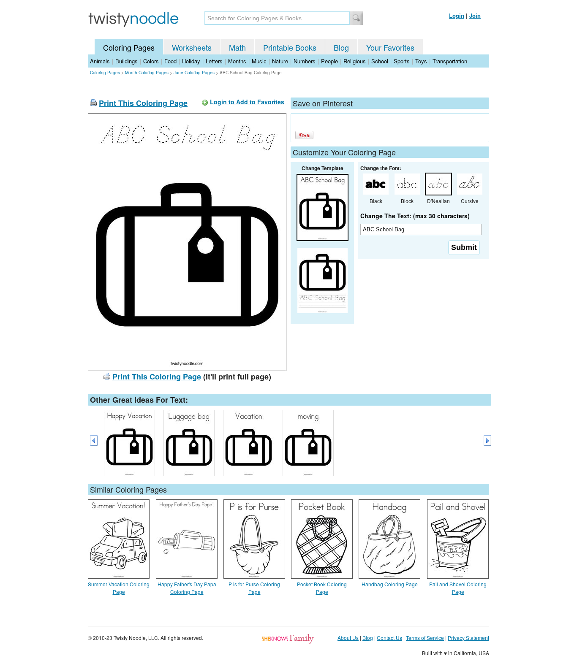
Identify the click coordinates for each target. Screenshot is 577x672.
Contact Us (389, 637)
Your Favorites (390, 47)
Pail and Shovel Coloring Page (458, 587)
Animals (100, 61)
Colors (151, 61)
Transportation (450, 61)
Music (259, 61)
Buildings (126, 61)
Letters (214, 61)
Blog (341, 47)
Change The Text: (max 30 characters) (415, 215)
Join (475, 15)
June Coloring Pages (194, 73)
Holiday (191, 61)
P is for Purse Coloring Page (254, 587)
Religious (354, 61)
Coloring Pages (129, 47)
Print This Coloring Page (143, 103)
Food (170, 61)
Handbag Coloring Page (390, 584)
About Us (348, 637)
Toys (421, 61)
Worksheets (192, 47)
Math (237, 47)
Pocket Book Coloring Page (322, 587)
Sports (402, 61)
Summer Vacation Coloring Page (119, 587)
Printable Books (289, 47)
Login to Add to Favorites (247, 102)
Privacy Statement (468, 637)
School (379, 61)
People (329, 61)
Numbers (305, 61)
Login (456, 15)
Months (237, 61)
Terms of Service (425, 637)
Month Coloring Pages (147, 73)
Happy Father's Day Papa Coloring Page (187, 587)
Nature (280, 61)
